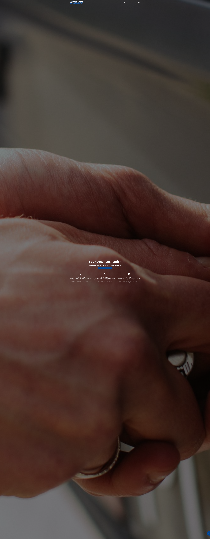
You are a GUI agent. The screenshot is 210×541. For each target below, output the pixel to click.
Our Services (126, 2)
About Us (133, 2)
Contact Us (137, 2)
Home (122, 2)
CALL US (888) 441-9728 (105, 268)
